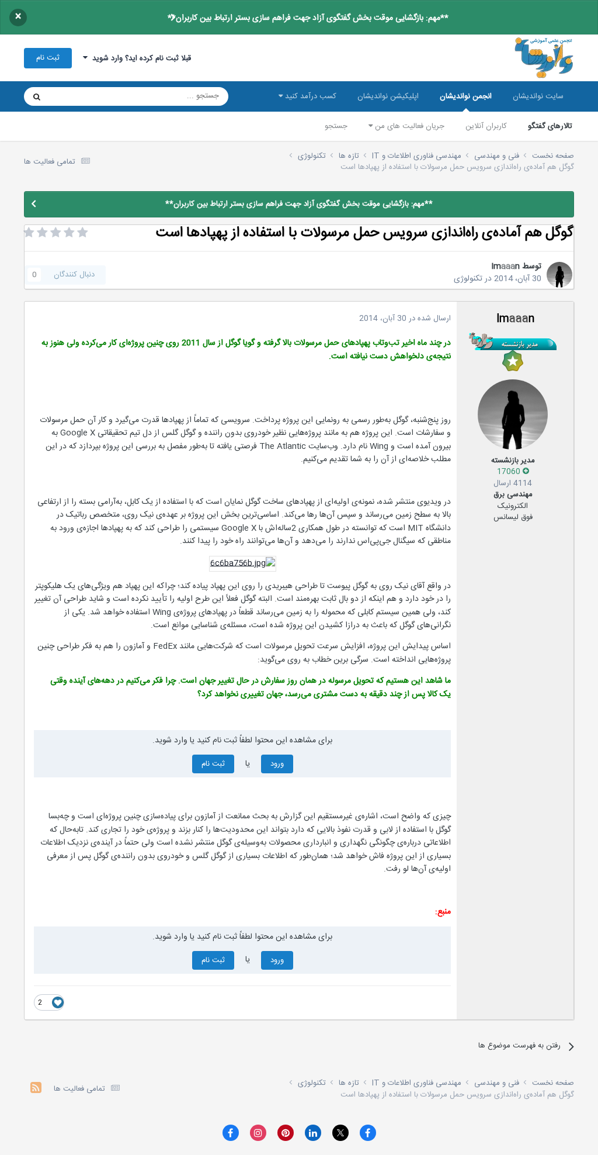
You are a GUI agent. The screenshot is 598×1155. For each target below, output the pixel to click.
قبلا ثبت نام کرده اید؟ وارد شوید (139, 58)
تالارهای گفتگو (550, 126)
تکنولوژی (468, 279)
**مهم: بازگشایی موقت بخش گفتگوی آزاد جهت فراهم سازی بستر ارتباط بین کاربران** (308, 18)
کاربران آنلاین (486, 126)
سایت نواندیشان (538, 96)
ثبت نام (48, 57)
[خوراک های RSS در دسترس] (36, 1089)
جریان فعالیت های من (408, 126)
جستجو (336, 126)
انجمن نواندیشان (466, 96)
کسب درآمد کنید (309, 96)
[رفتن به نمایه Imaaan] (559, 275)
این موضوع (81, 96)
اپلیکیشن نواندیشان (388, 96)
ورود (277, 764)
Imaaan (505, 267)
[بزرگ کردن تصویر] (242, 564)
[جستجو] (37, 96)
